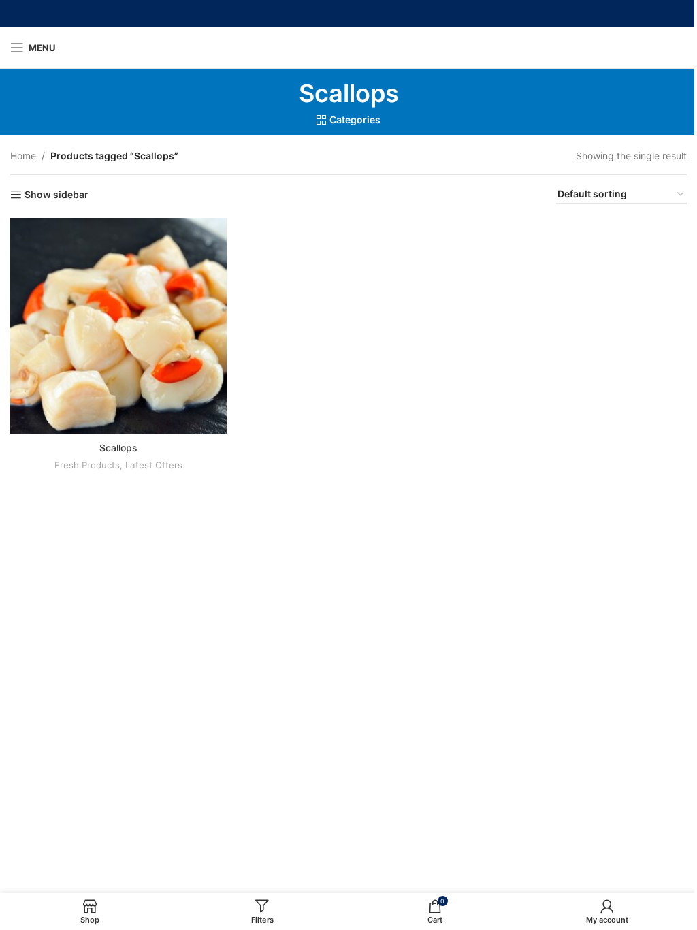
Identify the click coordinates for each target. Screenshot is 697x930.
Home (23, 155)
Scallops (118, 447)
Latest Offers (153, 465)
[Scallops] (118, 326)
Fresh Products (87, 465)
